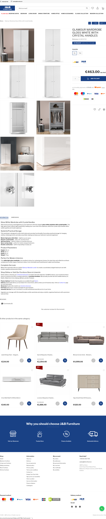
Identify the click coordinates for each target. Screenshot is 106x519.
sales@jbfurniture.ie (86, 462)
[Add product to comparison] (22, 360)
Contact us (29, 472)
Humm (36, 281)
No (74, 53)
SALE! (1, 458)
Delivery (28, 461)
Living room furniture (5, 463)
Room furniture (4, 467)
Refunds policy (30, 465)
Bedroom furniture (5, 461)
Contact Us (62, 282)
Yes (80, 53)
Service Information (31, 481)
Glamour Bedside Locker (29, 267)
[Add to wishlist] (32, 327)
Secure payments (31, 463)
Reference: (75, 39)
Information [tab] (4, 217)
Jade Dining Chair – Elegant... (10, 355)
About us (28, 458)
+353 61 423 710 (85, 458)
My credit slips (57, 467)
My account (56, 456)
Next (102, 23)
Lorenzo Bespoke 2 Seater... (45, 398)
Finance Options (30, 483)
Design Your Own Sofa (32, 474)
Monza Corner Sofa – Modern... (82, 355)
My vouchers (56, 465)
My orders (55, 458)
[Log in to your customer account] (98, 9)
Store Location (30, 478)
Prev (95, 23)
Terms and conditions (32, 470)
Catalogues (29, 485)
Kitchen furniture (4, 470)
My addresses (56, 461)
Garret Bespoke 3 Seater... (45, 355)
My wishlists (56, 470)
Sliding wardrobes (4, 465)
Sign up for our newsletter (33, 476)
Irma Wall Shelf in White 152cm (10, 398)
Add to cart (95, 78)
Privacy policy (30, 467)
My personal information (59, 463)
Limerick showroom (22, 274)
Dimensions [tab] (15, 217)
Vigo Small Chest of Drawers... (82, 398)
